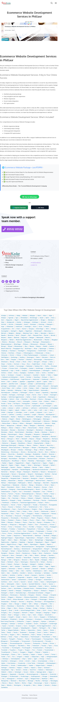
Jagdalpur (22, 381)
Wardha (37, 681)
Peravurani (18, 516)
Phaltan (54, 518)
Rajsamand (4, 546)
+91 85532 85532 (36, 262)
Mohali (42, 450)
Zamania (47, 685)
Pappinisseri (27, 505)
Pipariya (39, 522)
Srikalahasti (13, 619)
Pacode (17, 494)
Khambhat (24, 399)
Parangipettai (53, 505)
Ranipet (55, 553)
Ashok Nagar (40, 329)
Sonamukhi (48, 615)
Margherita (46, 439)
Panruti (13, 505)
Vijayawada (13, 674)
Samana (30, 573)
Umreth (27, 661)
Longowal (39, 412)
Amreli (50, 322)
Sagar (47, 566)
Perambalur (9, 516)
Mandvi (52, 432)
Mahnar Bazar (6, 423)
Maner (21, 434)
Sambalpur (47, 573)
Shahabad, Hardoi (28, 588)
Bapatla (3, 335)
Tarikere (52, 632)
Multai (25, 456)
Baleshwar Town (28, 333)
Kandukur (15, 392)
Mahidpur (55, 421)
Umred (21, 661)
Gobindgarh (46, 370)
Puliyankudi (4, 531)
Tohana (13, 654)
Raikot (10, 540)
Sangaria (29, 577)
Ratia (31, 555)
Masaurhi (36, 441)
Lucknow (3, 414)
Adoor (45, 315)
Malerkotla (41, 425)
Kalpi (25, 390)
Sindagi (35, 608)
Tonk (19, 654)
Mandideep (29, 432)
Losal (50, 412)
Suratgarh (32, 626)
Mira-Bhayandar (43, 447)
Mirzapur (13, 450)
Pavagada (30, 513)
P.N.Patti (49, 491)
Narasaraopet (5, 474)
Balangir (18, 333)
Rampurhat (45, 551)
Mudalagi (28, 454)
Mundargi (39, 456)
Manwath (24, 439)
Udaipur (26, 656)
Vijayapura (4, 674)
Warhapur (45, 681)
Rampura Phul (35, 551)
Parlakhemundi (33, 507)
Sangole (42, 577)
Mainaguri (29, 423)
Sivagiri (54, 612)
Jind (13, 388)
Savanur (51, 584)
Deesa (38, 357)
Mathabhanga (45, 441)
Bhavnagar (36, 342)
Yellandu (9, 685)
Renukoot (25, 560)
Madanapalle (5, 417)
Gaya (11, 370)
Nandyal (12, 472)
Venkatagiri (18, 672)
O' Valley (44, 489)
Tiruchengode (16, 648)
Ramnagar (55, 549)
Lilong (51, 410)
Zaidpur (40, 685)
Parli (41, 507)
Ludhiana (11, 414)
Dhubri (18, 362)
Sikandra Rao (20, 606)
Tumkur (46, 654)
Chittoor (18, 355)
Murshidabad (13, 458)
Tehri (18, 634)
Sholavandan (5, 601)
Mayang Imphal (38, 443)
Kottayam (35, 403)
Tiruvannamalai (48, 650)
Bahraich (3, 333)
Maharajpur (46, 419)
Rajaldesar (22, 542)
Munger (53, 456)
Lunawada (27, 414)
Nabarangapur (40, 461)
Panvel (19, 505)
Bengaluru (4, 340)
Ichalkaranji (45, 379)
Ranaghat (4, 553)
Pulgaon (48, 529)
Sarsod (16, 582)
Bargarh (23, 335)
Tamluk (52, 630)
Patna (30, 511)
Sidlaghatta (44, 604)
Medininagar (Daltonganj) (8, 445)
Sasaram (23, 582)
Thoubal (44, 643)
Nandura (53, 469)
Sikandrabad (30, 606)
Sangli (36, 577)
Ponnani (52, 524)
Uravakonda (21, 663)
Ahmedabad (24, 318)
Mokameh (49, 450)
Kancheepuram (5, 392)
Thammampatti (34, 637)
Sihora (3, 606)
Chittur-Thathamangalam (31, 355)
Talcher (3, 630)
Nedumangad (29, 480)
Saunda (24, 584)
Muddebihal (36, 454)
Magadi (11, 419)
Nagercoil (4, 465)
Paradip (35, 505)
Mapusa (31, 439)
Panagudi (12, 500)
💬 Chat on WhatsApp (29, 197)
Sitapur (32, 612)
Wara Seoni (22, 681)
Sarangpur (39, 579)
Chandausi (13, 351)
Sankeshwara (22, 579)
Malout (11, 428)
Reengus (3, 560)
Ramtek (52, 551)
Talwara (45, 630)
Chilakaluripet (39, 353)
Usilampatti (40, 663)
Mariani (4, 441)
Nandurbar (4, 472)
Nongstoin (37, 487)
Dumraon (16, 364)
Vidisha (32, 672)
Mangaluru (37, 434)
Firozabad (54, 366)
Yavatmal (53, 683)
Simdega (28, 608)
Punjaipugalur (40, 531)
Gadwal (31, 368)
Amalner (19, 322)
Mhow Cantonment (14, 447)
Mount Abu (11, 454)
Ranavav (11, 553)
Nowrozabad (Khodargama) (25, 489)
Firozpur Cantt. (13, 368)
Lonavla (32, 412)
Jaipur (51, 381)
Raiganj (54, 538)
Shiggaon (11, 597)
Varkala (25, 670)
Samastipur (38, 573)
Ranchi (18, 553)
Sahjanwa (4, 571)
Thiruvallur (4, 643)
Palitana (23, 498)
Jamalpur (30, 384)
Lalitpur (23, 410)
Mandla (37, 432)
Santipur (30, 579)
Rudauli (10, 564)
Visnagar (44, 676)
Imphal (53, 379)
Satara (42, 582)
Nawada (3, 480)
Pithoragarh (22, 524)
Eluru (28, 364)
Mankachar (45, 436)
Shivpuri (51, 599)
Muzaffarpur (15, 461)
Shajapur (51, 590)
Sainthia (28, 571)
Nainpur (19, 467)
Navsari (41, 478)
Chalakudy (4, 351)
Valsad (40, 667)
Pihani (38, 520)
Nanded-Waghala (25, 469)
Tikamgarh (12, 645)
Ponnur (10, 527)
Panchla (43, 500)
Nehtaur (3, 483)
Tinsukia (43, 645)
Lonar (25, 412)
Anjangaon (49, 324)
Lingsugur (10, 412)
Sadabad (40, 564)
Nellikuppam (22, 483)
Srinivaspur (29, 619)
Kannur (31, 392)
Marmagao (28, 441)
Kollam (53, 401)
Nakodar (34, 467)
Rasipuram (5, 555)
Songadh (11, 617)
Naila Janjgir (4, 467)
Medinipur (21, 445)
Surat (25, 626)
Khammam (33, 399)
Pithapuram (13, 524)
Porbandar (18, 527)
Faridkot (11, 366)
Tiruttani (39, 650)
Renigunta (17, 560)
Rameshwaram (26, 549)
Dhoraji (12, 362)
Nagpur (23, 465)
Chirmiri (12, 355)
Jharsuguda (54, 386)
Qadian (9, 535)
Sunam (36, 623)
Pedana (37, 513)
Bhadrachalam (38, 340)
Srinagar (21, 619)
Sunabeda (29, 623)
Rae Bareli (46, 535)
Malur (24, 428)
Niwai (52, 485)
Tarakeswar (23, 632)
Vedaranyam (49, 670)
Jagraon (39, 381)
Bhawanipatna (45, 342)
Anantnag (41, 324)
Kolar (40, 401)
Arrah (40, 326)
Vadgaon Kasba (40, 665)
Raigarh (3, 540)
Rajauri (47, 542)
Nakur (41, 467)
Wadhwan (45, 678)
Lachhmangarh (47, 406)
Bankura (51, 333)
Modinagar (28, 450)
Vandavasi (47, 667)
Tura (13, 656)
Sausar (44, 584)
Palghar (3, 498)
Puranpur (49, 531)
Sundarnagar (53, 623)
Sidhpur (36, 604)
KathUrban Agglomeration (16, 397)
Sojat (29, 615)
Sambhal (54, 573)
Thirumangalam (14, 641)
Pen (2, 516)
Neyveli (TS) (54, 483)
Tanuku (15, 632)
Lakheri (18, 408)
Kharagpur (48, 399)
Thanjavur (20, 639)
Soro (30, 617)
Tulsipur (40, 654)
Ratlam (37, 555)
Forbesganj (23, 368)
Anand (26, 324)
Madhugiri (39, 417)
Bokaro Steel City (6, 348)
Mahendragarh (36, 421)
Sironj (50, 610)
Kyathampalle (36, 406)
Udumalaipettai (15, 659)
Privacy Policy (9, 284)
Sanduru (3, 577)
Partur (46, 507)
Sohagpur (17, 615)
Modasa (20, 450)
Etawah (50, 364)
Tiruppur (27, 650)
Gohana (3, 373)
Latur (45, 410)
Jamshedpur (12, 386)
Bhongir (3, 346)
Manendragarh (12, 434)
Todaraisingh (5, 654)
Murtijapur (22, 458)
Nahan (30, 465)
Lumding (18, 414)
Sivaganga (47, 612)
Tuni (8, 656)
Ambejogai (27, 322)
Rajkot (26, 544)
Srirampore (38, 619)
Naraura (14, 474)
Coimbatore (43, 355)
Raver (3, 557)
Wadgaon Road (35, 678)
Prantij (46, 527)
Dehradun (45, 357)
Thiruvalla (48, 641)
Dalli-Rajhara (5, 357)
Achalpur (3, 315)
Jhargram (46, 386)
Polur (36, 524)
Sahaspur (27, 568)
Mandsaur (44, 432)
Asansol (24, 329)
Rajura (17, 546)
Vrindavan (20, 678)
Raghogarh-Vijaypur (7, 538)
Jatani (25, 386)
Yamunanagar (38, 683)
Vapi (12, 670)
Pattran (53, 511)
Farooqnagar (20, 366)
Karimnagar (20, 395)
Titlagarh (30, 652)
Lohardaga (19, 412)
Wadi (51, 678)
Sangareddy (20, 577)
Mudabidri (20, 454)
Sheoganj (31, 595)
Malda (25, 425)
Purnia (10, 533)
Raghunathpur (30, 538)
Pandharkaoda (52, 500)
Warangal (30, 681)
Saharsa (20, 568)
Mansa (3, 439)
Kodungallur (26, 401)
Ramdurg (17, 549)
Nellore (30, 483)
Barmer (46, 335)
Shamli (11, 593)
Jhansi (39, 386)
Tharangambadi (48, 639)
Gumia (44, 373)
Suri (54, 626)
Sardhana (4, 582)
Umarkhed (4, 661)
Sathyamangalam (51, 582)
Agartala (10, 318)
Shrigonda (30, 601)
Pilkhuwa (10, 522)
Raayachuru (17, 535)
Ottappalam (36, 491)
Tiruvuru (15, 652)
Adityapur (32, 315)
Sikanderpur (10, 606)
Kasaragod (53, 395)
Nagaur (45, 463)
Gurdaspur (11, 375)
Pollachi (30, 524)
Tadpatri (34, 628)
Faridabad (4, 366)
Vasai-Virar (33, 670)
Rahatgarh (40, 538)
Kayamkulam (42, 397)
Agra (17, 318)
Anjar (2, 326)
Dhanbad (29, 359)
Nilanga (31, 485)
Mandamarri (39, 430)
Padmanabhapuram (28, 494)
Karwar (46, 395)
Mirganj (52, 447)
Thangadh (12, 639)
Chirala (47, 353)
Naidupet (45, 465)
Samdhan (12, 575)
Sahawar (43, 568)
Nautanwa (26, 478)
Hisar (51, 377)
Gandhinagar (39, 368)
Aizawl (41, 318)
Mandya (3, 434)
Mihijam (34, 447)
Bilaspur (38, 346)
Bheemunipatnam (6, 344)
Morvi (46, 452)
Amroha (11, 324)
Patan (40, 509)
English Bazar (36, 364)
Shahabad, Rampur (41, 588)
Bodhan (51, 346)
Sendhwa (53, 586)
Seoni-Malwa (17, 588)
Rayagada (52, 557)
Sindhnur (49, 608)
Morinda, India (32, 452)
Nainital (12, 467)
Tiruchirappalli (26, 648)
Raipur (16, 540)
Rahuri (47, 538)
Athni (47, 329)
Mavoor (29, 443)
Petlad (33, 518)
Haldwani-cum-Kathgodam (10, 377)
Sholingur (14, 601)
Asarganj (31, 329)
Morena (23, 452)
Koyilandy (49, 403)
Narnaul (54, 474)
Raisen (31, 540)
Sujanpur (43, 621)
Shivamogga (43, 599)
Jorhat (25, 388)
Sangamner (11, 577)
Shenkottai (23, 595)
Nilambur (24, 485)
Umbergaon (13, 661)
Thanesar (4, 639)
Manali (41, 428)
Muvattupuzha (5, 461)
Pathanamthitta (49, 509)
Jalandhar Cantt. (13, 384)
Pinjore (25, 522)
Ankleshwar (10, 326)
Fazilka (47, 366)
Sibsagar (17, 604)
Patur (12, 513)
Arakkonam (19, 326)
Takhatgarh (42, 628)
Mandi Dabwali (19, 432)
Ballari (36, 333)
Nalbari (47, 467)
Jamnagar (4, 386)
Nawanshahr (12, 480)
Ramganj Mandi (37, 549)
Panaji (19, 500)
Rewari (3, 562)
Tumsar (53, 654)
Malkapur (4, 428)
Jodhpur (19, 388)
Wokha (24, 683)
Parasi (4, 507)
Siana (10, 604)
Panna (47, 502)
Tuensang (25, 654)
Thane (54, 637)
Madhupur (47, 417)
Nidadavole (16, 485)
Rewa (50, 560)
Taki (49, 628)
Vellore (10, 672)
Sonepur (3, 617)
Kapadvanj (45, 392)
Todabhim (45, 652)
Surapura (18, 626)
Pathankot (4, 511)
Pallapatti (38, 498)
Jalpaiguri (23, 384)
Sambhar (5, 575)
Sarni (10, 582)
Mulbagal (18, 456)
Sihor (51, 604)
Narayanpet (22, 474)
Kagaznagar (44, 388)
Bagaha (21, 331)
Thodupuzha (36, 643)
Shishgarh (34, 599)
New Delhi (46, 483)
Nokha (29, 487)
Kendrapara (51, 397)
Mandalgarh (30, 430)
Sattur (18, 584)
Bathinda (16, 337)
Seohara (3, 588)
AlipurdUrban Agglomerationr (29, 320)
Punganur (31, 531)
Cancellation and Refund (12, 288)
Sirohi (44, 610)
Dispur (3, 364)
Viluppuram (44, 674)
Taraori (39, 632)
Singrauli (3, 610)
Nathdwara (47, 476)
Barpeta (3, 337)
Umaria (48, 659)
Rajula (11, 546)
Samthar (20, 575)
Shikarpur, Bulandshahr (31, 597)
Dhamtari (21, 359)
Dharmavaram (48, 359)
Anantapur (33, 324)
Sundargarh (43, 623)
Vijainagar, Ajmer (41, 672)
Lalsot (29, 410)
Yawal (3, 685)
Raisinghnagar (39, 540)
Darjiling (22, 357)
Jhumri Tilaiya (6, 388)
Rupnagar (25, 564)
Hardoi (22, 377)
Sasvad (30, 582)
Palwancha (4, 500)
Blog (6, 262)
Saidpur (11, 571)
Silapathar (49, 606)
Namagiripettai (5, 469)
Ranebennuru (26, 553)
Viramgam (4, 676)
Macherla (41, 414)
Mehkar (35, 445)
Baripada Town (37, 335)
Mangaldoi (28, 434)
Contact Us (34, 265)
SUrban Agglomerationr (44, 626)
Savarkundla (4, 586)
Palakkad (16, 496)
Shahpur (36, 590)
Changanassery (31, 351)
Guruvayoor (27, 375)
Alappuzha (9, 320)
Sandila (49, 575)
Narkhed (47, 474)
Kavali (34, 397)
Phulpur (25, 520)
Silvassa (21, 608)
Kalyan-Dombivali (34, 390)
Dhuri (30, 362)
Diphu (51, 362)
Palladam (30, 498)
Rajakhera (14, 542)
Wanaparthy (4, 681)
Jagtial (45, 381)
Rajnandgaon (34, 544)
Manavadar (4, 430)
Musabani (42, 458)
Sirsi (10, 612)
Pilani (43, 520)
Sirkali (38, 610)
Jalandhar (4, 384)
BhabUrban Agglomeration (24, 340)
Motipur (3, 454)
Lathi (40, 410)
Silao (42, 606)
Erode (44, 364)
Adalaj (18, 315)
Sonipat (18, 617)
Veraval (26, 672)
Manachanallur (32, 428)
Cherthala (11, 353)
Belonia (47, 337)
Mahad (18, 419)
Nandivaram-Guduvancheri (40, 469)
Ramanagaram (50, 546)
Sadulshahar (26, 566)
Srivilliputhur (20, 621)
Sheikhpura (4, 595)
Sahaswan (35, 568)
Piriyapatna (47, 522)
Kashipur (3, 397)
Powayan (39, 527)
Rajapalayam (39, 542)
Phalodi (47, 518)
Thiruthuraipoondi (37, 641)
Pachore (10, 494)
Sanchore (41, 575)
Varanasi (18, 670)
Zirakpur (54, 685)
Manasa (47, 428)
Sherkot (3, 597)
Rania (40, 553)
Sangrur (49, 577)
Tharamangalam (36, 639)
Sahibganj (51, 568)
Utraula (13, 665)
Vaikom (26, 667)
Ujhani (30, 659)
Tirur (33, 650)
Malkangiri (49, 425)
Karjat (28, 395)
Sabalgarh (33, 564)
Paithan (46, 494)
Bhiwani (50, 344)
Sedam (40, 586)
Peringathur (26, 516)
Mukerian (52, 454)
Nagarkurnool (36, 463)
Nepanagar (37, 483)
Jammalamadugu (41, 384)
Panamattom (27, 500)
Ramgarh (46, 549)
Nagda (51, 463)
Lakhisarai (34, 408)
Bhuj (26, 346)
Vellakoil (3, 672)
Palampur (24, 496)
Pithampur (4, 524)
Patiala (24, 511)
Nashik (32, 476)
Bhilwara (25, 344)
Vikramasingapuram (32, 674)
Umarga (41, 659)
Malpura (17, 428)
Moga (35, 450)
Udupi (24, 659)
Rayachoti (36, 557)
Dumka (9, 364)
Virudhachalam (14, 676)
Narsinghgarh (6, 476)
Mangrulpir (19, 436)
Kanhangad (23, 392)
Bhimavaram (34, 344)
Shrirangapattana (49, 601)
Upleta (3, 663)
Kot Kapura (16, 403)
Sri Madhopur (52, 617)
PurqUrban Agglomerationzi (22, 533)
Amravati (43, 322)
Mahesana (47, 421)
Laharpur (11, 408)
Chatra (50, 351)
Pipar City (32, 522)
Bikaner (32, 346)
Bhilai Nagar (17, 344)
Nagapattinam (19, 463)
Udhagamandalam (51, 656)
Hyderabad (36, 379)
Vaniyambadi (5, 670)
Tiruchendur (5, 648)
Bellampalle (39, 337)
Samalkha (15, 573)
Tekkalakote (25, 634)
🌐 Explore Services (19, 207)
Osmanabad (27, 491)
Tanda (3, 632)
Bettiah (12, 340)
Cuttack (52, 355)
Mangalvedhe (46, 434)
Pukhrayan (41, 529)
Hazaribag (37, 377)
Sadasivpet (4, 566)
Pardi (24, 507)
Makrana (47, 423)
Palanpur (37, 496)
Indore (3, 381)
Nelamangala (12, 483)
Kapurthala (54, 392)
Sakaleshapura (37, 571)
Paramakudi (43, 505)
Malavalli (19, 425)
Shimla (3, 599)
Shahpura (44, 590)
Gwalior (43, 375)
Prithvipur (4, 529)
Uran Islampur (11, 663)
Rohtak (43, 562)
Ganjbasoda (4, 370)
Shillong (51, 597)
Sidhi (30, 604)
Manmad (53, 436)
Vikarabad (21, 674)
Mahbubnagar (16, 421)
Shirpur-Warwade (18, 599)
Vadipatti (49, 665)
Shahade (52, 588)
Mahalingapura (26, 419)
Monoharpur (15, 452)
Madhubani (30, 417)
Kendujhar (4, 399)
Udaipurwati (35, 656)
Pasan (14, 509)
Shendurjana (14, 595)
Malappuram (10, 425)
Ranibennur (47, 553)
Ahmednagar (33, 318)
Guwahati (36, 375)
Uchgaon (19, 656)
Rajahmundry (5, 542)
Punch (19, 531)
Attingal (53, 329)
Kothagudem (26, 403)
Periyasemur (5, 518)
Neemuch (50, 480)
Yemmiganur (17, 685)
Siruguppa (17, 612)
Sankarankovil (5, 579)
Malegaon (32, 425)
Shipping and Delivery (12, 291)
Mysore (24, 461)
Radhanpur (38, 535)
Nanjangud (26, 472)
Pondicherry (43, 524)
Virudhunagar (25, 676)
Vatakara (40, 670)
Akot (2, 320)
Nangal (19, 472)
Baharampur (48, 331)
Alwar (3, 322)
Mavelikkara (21, 443)
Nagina (11, 465)
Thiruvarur (27, 643)
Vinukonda (53, 674)
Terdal (10, 637)
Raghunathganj (19, 538)
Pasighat (34, 509)
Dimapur (44, 362)
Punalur (12, 531)
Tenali (33, 634)
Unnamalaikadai (42, 661)
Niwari (3, 487)
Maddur (13, 417)
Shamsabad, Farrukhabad (35, 593)
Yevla (34, 685)
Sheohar (38, 595)
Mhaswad (4, 447)
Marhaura (55, 439)
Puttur (3, 535)
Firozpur (4, 368)
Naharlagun (37, 465)
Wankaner (14, 681)
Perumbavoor (25, 518)
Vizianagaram (11, 678)
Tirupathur (12, 650)
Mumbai (31, 456)
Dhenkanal (4, 362)
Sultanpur (12, 623)
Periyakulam (48, 516)
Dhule (24, 362)
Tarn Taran (4, 634)
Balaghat (11, 333)
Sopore (25, 617)
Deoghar (13, 359)
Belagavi (31, 337)
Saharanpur (12, 568)
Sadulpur (17, 566)
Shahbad (3, 590)
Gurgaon (19, 375)
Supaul (4, 626)
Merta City (50, 445)
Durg (23, 364)
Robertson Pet (34, 562)
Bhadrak (47, 340)
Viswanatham (54, 676)
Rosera (3, 564)
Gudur (38, 373)
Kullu (11, 406)
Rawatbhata (10, 557)
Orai (20, 491)
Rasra (12, 555)
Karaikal (4, 395)
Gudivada (31, 373)
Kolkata (46, 401)
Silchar (3, 608)
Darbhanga (14, 357)
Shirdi (9, 599)
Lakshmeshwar (43, 408)
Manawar (13, 430)
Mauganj (13, 443)
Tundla (3, 656)
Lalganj (10, 410)
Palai (9, 496)
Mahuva (15, 423)
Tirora (56, 645)
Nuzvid (38, 489)
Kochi (19, 401)
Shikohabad (43, 597)
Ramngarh (5, 551)
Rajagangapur (50, 540)
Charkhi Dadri (42, 351)
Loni (45, 412)
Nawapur (20, 480)
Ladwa (4, 408)
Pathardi (12, 511)
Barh (29, 335)
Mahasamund (5, 421)
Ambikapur (35, 322)
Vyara (26, 678)
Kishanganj (12, 401)
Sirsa (55, 610)
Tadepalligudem (25, 628)
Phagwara (40, 518)
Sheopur (45, 595)
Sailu (22, 571)
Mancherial (21, 430)
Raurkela (51, 555)
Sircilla (16, 610)
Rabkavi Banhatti (28, 535)
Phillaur (3, 520)
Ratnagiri (43, 555)
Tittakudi (37, 652)
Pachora (3, 494)
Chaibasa (51, 348)
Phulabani (11, 520)
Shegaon (47, 593)
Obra (50, 489)
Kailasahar (54, 388)
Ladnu (55, 406)
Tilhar (28, 645)
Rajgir (20, 544)
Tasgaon (12, 634)
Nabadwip (31, 461)
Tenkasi (39, 634)
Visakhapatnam (35, 676)
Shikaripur (19, 597)
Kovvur (42, 403)
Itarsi (8, 381)
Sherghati (53, 595)
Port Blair (31, 527)
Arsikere (46, 326)
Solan (34, 615)
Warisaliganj (54, 681)
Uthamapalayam (51, 663)
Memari (42, 445)
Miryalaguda (5, 450)
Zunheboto (4, 687)
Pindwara (18, 522)
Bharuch (19, 342)
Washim (17, 683)
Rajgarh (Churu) (11, 544)
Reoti (31, 560)
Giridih (18, 370)
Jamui (20, 386)
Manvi (17, 439)
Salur (8, 573)
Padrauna (38, 494)
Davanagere (30, 357)
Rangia (34, 553)
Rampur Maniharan (23, 551)
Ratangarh (19, 555)
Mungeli (46, 456)
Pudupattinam (31, 529)
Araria (34, 326)
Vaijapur (19, 667)
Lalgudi (17, 410)
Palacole (3, 496)
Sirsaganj (4, 612)
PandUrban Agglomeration (28, 502)
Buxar (35, 348)
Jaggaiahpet (31, 381)
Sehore (47, 586)
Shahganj (18, 590)
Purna (4, 533)
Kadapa (31, 388)
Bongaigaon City (18, 348)
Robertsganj (24, 562)
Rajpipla (42, 544)
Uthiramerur (5, 665)
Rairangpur (23, 540)
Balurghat (43, 333)
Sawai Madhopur (22, 586)
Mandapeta (48, 430)
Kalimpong (18, 390)
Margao (38, 439)
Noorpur (44, 487)
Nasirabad (39, 476)
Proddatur (12, 529)
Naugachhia (4, 478)
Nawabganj (49, 478)
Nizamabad (10, 487)
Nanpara (43, 472)
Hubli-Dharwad (14, 379)
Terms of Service (33, 695)
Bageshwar (29, 331)
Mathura (54, 441)
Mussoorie (50, 458)
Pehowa (53, 513)
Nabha (49, 461)
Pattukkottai (4, 513)
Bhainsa (4, 342)
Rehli (10, 560)
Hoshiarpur (4, 379)
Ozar (43, 491)
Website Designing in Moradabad (33, 297)
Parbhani (18, 507)
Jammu (50, 384)
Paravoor (10, 507)
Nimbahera (39, 485)
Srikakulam (4, 619)
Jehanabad (32, 386)
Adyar (50, 315)
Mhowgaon (26, 447)
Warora (4, 683)
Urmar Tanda (31, 663)
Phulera (18, 520)
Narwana (25, 476)
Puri (56, 531)
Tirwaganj (23, 652)
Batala (10, 337)
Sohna (23, 615)
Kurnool (28, 406)
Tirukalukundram (38, 648)
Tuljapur (33, 654)
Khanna (40, 399)
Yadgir (30, 683)
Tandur (9, 632)
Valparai (33, 667)
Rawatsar (18, 557)
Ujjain (35, 659)
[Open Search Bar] (52, 3)
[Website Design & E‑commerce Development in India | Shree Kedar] (6, 3)
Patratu (36, 511)
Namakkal (15, 469)
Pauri (23, 513)
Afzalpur (3, 318)
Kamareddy (44, 390)
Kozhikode (4, 406)
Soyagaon (43, 617)
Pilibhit (3, 522)
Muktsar (10, 456)
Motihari (53, 452)
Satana (36, 582)
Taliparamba (31, 630)
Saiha (17, 571)
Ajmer (47, 318)
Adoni (39, 315)
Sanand (27, 575)
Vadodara (12, 667)
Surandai (11, 626)
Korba (9, 403)
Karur (39, 395)
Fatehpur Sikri (39, 366)
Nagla (17, 465)
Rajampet (30, 542)
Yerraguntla (27, 685)
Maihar (22, 423)
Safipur (41, 566)
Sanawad (34, 575)
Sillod (15, 608)
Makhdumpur (38, 423)
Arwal (18, 329)
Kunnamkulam (19, 406)
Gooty (16, 373)
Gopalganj (23, 373)
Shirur (27, 599)
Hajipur (55, 375)
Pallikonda (46, 498)
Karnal (34, 395)
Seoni (10, 588)
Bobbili (45, 346)
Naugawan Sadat (15, 478)
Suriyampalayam (6, 628)
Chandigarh (21, 351)
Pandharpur (5, 502)
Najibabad (27, 467)
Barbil (17, 335)
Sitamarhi (24, 612)
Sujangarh (36, 621)
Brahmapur (28, 348)
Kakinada (10, 390)
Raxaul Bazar (27, 557)
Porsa (25, 527)
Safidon (34, 566)
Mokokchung (5, 452)
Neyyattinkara (6, 485)
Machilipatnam (50, 414)
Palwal (53, 498)
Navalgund (34, 478)
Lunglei (34, 414)
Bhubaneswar (18, 346)
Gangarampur (50, 368)
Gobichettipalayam (34, 370)
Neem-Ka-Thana (40, 480)
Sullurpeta (52, 621)
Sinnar (10, 610)
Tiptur (50, 645)
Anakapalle (18, 324)
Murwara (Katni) (32, 458)
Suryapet (15, 628)
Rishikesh (10, 562)
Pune (24, 531)
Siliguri (9, 608)
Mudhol (44, 454)
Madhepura (21, 417)
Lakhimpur (25, 408)
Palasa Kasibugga (47, 496)
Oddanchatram (5, 491)
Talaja (54, 628)
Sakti (45, 571)
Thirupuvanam (26, 641)
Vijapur (50, 672)
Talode (39, 630)
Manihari (27, 436)
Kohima (34, 401)
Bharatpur (12, 342)
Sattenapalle (10, 584)
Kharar (56, 399)
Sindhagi (42, 608)
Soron (36, 617)
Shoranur (21, 601)
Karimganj (12, 395)
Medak (47, 443)
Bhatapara (27, 342)
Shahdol (11, 590)
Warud (11, 683)
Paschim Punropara (24, 509)
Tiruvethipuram (5, 652)
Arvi (13, 329)
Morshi (41, 452)
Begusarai (24, 337)
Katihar (28, 397)
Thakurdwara (24, 637)
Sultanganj (4, 623)
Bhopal (10, 346)
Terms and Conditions (11, 286)
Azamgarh (14, 331)
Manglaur (4, 436)
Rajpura (49, 544)
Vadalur (31, 665)
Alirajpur (43, 320)
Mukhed (3, 456)
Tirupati (20, 650)
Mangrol (11, 436)
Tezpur (16, 637)
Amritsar (3, 324)
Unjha (33, 661)
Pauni (17, 513)
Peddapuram (45, 513)
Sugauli (28, 621)
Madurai (4, 419)
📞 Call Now (40, 207)
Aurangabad (4, 331)
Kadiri (37, 388)
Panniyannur (5, 505)
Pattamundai (44, 511)
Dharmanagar (38, 359)
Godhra (54, 370)
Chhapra (18, 353)
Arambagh (28, 326)
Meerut (29, 445)
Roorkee (49, 562)
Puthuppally (48, 533)
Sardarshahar (48, 579)
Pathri (18, 511)
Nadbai (55, 461)
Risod (16, 562)
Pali (9, 498)
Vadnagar (4, 667)
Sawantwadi (32, 586)
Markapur (20, 441)
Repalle (37, 560)
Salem (3, 573)
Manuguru (10, 439)
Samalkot (23, 573)
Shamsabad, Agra (21, 593)
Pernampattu (15, 518)
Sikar (37, 606)
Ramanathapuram (6, 549)
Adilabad (24, 315)
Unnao (51, 661)
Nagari (28, 463)
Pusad (41, 533)
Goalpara (24, 370)
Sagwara (3, 568)
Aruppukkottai (5, 329)
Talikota (23, 630)
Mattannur (5, 443)
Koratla (3, 403)
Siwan (10, 615)
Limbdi (3, 412)
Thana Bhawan (46, 637)
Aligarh (17, 320)
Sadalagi (47, 564)
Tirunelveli (4, 650)
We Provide (18, 297)
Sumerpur (21, 623)
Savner (13, 586)
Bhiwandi (42, 344)
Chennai (3, 353)
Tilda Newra (21, 645)
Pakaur (52, 494)
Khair (17, 399)
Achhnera (11, 315)
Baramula (10, 335)
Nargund (30, 474)
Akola (52, 318)
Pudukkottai (21, 529)
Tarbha (45, 632)
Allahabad (51, 320)
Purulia (35, 533)
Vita (3, 678)
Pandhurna (15, 502)
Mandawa (4, 432)
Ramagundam (40, 546)
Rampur (13, 551)
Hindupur (44, 377)
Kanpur (38, 392)
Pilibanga (50, 520)
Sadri (11, 566)
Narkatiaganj (39, 474)
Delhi (7, 359)
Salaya (51, 571)
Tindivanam (35, 645)
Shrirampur (38, 601)
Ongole (14, 491)
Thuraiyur (4, 645)
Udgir (42, 656)
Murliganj (4, 458)
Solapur (40, 615)
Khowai (4, 401)
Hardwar (28, 377)
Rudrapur (17, 564)
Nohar (18, 487)
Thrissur (51, 643)
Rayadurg (44, 557)
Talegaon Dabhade (13, 630)
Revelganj (44, 560)
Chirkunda (4, 355)
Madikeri (55, 417)
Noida (23, 487)
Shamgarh (4, 593)
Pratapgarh (53, 527)
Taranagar (32, 632)
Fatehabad (29, 366)
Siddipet (24, 604)
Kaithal (3, 390)
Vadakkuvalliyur (22, 665)
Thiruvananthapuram (16, 643)
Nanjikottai (35, 472)
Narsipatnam (16, 476)
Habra (49, 375)
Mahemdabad (26, 421)
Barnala (53, 335)
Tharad (27, 639)
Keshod (12, 399)
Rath (26, 555)
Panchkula (36, 500)
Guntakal (50, 373)
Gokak (10, 373)
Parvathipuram (5, 509)
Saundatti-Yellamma (34, 584)
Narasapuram (52, 472)
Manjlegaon (36, 436)
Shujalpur (4, 604)
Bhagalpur (55, 340)
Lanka (35, 410)
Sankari (14, 579)
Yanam (46, 683)
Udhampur (5, 659)
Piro (54, 522)
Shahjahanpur (27, 590)
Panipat (40, 502)
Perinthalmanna (37, 516)
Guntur (3, 375)
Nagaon (11, 463)
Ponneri (3, 527)
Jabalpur (15, 381)
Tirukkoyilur (48, 648)
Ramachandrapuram (28, 546)
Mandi (11, 432)
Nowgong (12, 489)
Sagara (53, 566)
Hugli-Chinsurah (26, 379)
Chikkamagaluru (28, 353)
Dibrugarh (37, 362)
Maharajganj (37, 419)
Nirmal (46, 485)
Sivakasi (3, 615)
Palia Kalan (15, 498)
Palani (30, 496)
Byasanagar (43, 348)
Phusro (32, 520)
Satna (3, 584)
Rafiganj (54, 535)
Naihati (53, 465)
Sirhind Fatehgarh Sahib (28, 610)
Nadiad (4, 463)
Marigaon (12, 441)
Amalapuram (10, 322)
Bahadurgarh (38, 331)
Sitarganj (38, 612)
